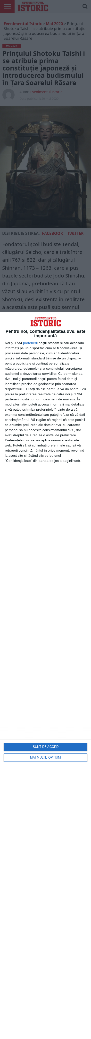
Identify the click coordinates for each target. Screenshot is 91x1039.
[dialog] (45, 675)
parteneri (30, 343)
